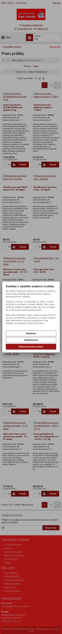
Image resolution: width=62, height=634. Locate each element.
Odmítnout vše (31, 340)
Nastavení (31, 333)
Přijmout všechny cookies (31, 347)
